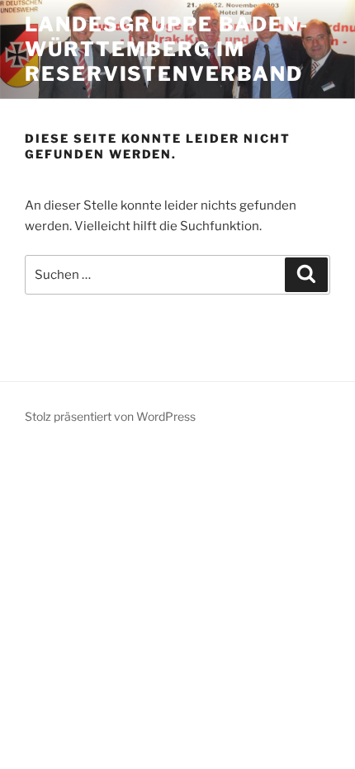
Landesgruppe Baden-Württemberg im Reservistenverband (166, 49)
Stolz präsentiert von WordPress (110, 416)
